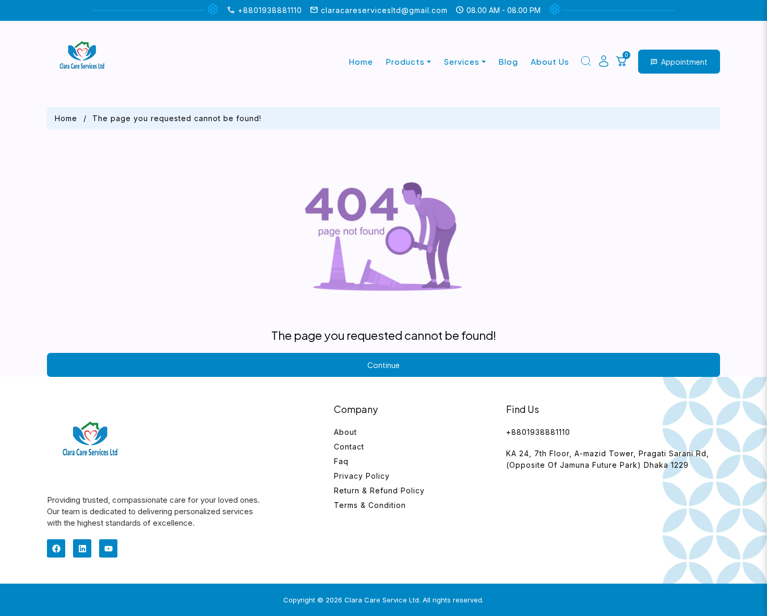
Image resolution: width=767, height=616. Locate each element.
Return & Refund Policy (379, 490)
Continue (383, 365)
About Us (550, 61)
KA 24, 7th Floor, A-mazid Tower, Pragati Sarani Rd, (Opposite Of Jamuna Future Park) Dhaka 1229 (607, 459)
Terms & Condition (370, 505)
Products (405, 61)
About (345, 432)
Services (462, 61)
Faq (341, 461)
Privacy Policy (362, 475)
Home (361, 61)
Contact (349, 446)
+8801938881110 (538, 432)
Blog (508, 61)
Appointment (679, 61)
